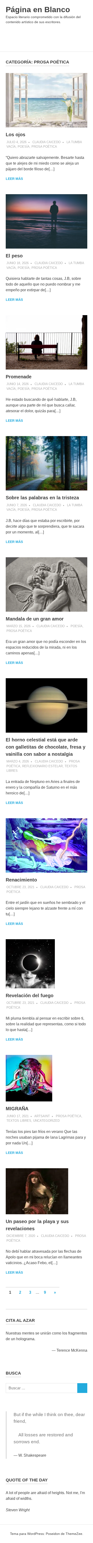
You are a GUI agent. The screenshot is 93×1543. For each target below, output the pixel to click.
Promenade (18, 376)
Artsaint (42, 1116)
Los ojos (15, 134)
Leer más (14, 179)
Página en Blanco (38, 9)
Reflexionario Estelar (42, 766)
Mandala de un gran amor (35, 618)
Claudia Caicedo (46, 142)
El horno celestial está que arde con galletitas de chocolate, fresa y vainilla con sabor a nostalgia (45, 747)
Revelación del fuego (29, 995)
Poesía (24, 146)
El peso (14, 255)
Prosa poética (44, 146)
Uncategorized (46, 1120)
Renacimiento (21, 879)
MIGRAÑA (17, 1108)
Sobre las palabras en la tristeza (42, 497)
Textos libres (18, 1120)
